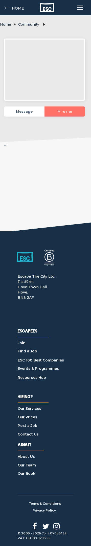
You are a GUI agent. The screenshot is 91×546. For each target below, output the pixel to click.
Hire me (65, 111)
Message (24, 111)
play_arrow (14, 24)
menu (80, 8)
